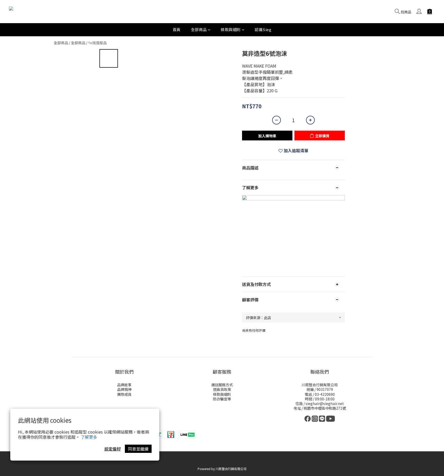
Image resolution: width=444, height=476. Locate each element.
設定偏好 (112, 449)
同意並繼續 (138, 449)
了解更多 (89, 437)
